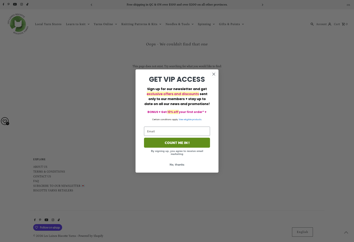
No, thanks (177, 164)
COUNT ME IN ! (177, 142)
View (181, 119)
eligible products (193, 119)
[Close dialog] (214, 74)
